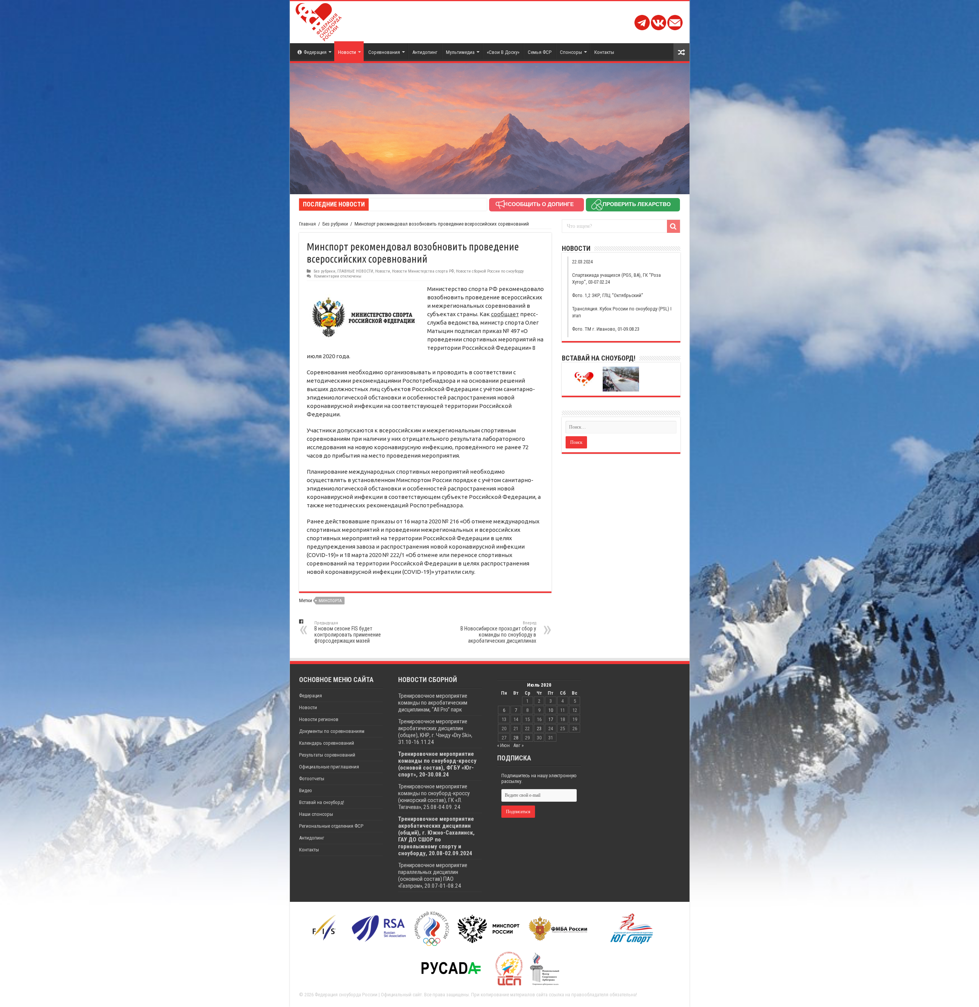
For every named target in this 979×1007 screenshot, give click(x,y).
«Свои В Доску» (503, 52)
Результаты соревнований (327, 755)
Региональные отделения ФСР (331, 826)
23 (539, 728)
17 (550, 719)
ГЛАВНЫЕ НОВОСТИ (355, 271)
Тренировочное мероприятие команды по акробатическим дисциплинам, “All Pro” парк (432, 702)
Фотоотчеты (311, 778)
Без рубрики (335, 224)
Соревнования (384, 52)
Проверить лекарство (637, 204)
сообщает (505, 314)
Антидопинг (424, 52)
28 (516, 738)
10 (550, 710)
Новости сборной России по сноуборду (490, 271)
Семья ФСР (539, 52)
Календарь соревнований (326, 743)
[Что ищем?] (673, 226)
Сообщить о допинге (541, 204)
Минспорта (330, 600)
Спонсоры (571, 52)
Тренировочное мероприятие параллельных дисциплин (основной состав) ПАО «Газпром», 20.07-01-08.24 (432, 875)
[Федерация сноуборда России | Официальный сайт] (319, 20)
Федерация (315, 52)
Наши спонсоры (316, 814)
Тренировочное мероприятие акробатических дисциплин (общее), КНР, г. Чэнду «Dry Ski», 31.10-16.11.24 (435, 732)
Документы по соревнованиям (331, 731)
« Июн (503, 745)
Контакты (604, 52)
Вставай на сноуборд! (321, 802)
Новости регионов (318, 719)
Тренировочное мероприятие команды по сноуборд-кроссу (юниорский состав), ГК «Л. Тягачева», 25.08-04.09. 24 (434, 796)
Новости (347, 52)
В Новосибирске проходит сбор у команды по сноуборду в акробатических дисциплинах (498, 632)
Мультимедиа (460, 52)
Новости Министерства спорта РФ (423, 271)
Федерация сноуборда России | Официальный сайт (368, 994)
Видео (305, 790)
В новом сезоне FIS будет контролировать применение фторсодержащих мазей (347, 632)
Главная (307, 224)
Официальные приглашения (329, 767)
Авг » (518, 745)
